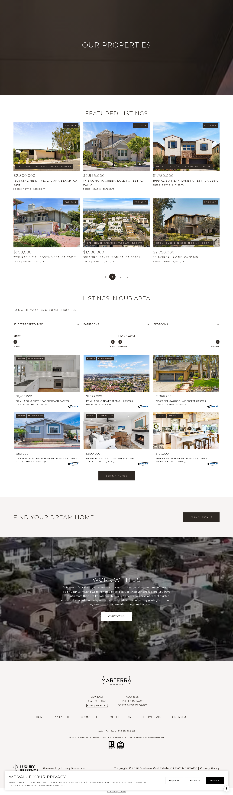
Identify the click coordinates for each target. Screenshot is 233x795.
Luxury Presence (73, 768)
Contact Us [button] (116, 616)
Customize (194, 780)
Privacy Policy (210, 768)
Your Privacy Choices (116, 791)
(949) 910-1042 (97, 701)
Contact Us (179, 717)
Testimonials (151, 717)
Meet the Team (121, 717)
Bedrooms (160, 324)
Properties (62, 717)
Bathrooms (91, 324)
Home (40, 717)
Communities (90, 717)
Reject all (174, 780)
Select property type (28, 324)
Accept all (215, 780)
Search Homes (116, 475)
